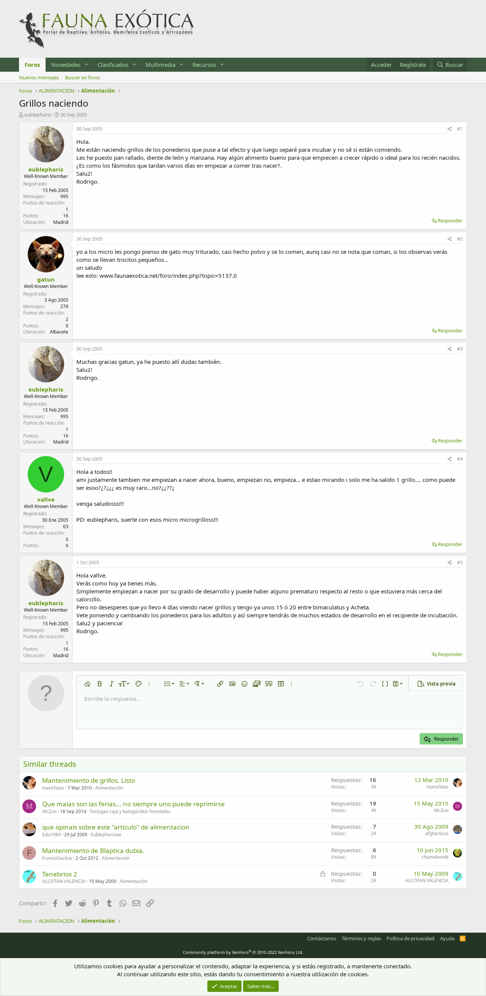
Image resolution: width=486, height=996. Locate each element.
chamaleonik (434, 857)
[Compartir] (449, 129)
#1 (460, 129)
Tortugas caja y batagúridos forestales (130, 811)
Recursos (204, 64)
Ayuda (447, 938)
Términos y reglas (361, 938)
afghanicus (436, 833)
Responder (450, 220)
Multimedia (160, 64)
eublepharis (37, 114)
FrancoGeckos (57, 858)
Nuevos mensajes (39, 77)
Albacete (59, 332)
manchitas (53, 788)
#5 (460, 562)
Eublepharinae (106, 834)
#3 (460, 349)
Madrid (60, 222)
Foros (32, 64)
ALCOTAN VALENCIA (63, 881)
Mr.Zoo (49, 811)
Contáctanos (321, 938)
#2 (460, 239)
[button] (86, 65)
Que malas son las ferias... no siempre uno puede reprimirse (133, 803)
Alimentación (109, 788)
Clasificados (113, 64)
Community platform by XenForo (243, 952)
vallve (46, 499)
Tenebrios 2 (59, 874)
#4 (460, 459)
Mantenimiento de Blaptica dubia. (93, 850)
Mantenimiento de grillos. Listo (88, 780)
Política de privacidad (410, 938)
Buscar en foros (82, 77)
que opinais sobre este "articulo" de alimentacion (115, 827)
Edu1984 (51, 834)
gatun (46, 279)
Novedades (65, 64)
